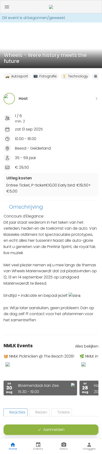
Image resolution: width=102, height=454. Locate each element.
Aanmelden (54, 429)
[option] (40, 375)
